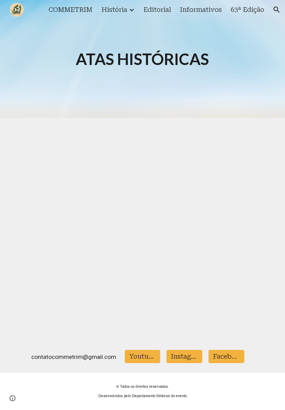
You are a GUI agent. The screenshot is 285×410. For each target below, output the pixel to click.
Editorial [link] (157, 10)
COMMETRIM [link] (70, 10)
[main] (142, 59)
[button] (276, 9)
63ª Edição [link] (247, 10)
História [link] (114, 10)
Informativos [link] (201, 10)
